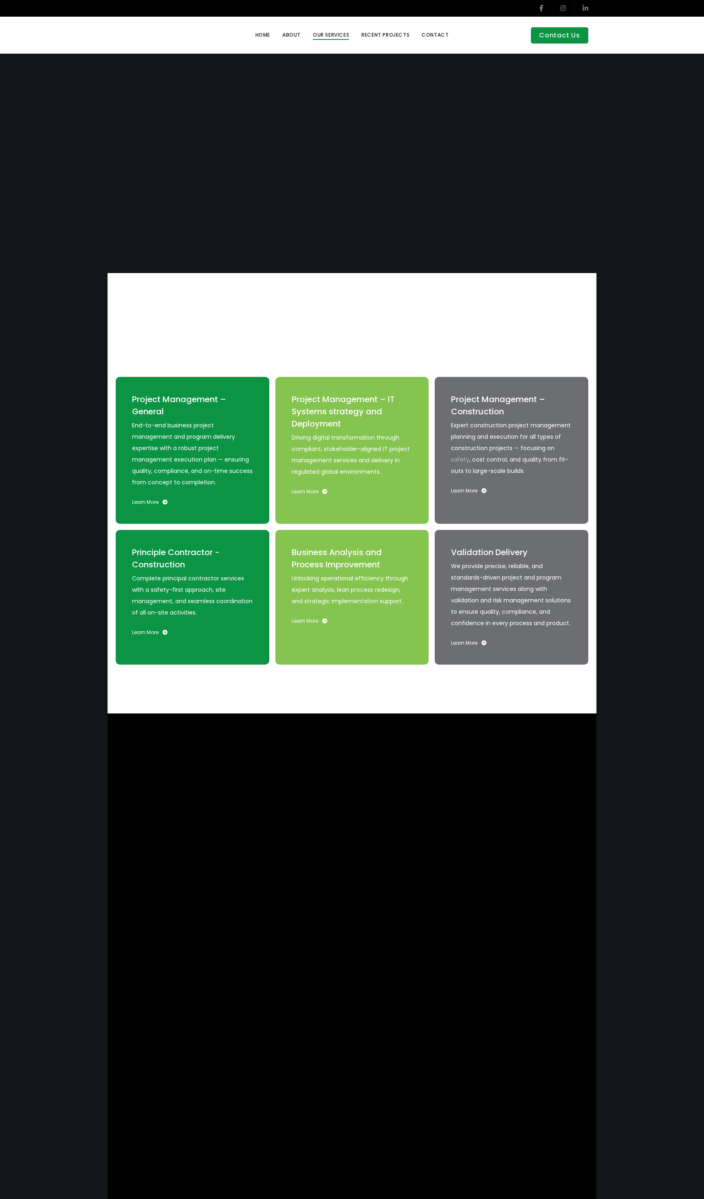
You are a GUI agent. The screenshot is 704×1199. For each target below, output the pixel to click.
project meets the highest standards (390, 327)
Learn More (145, 502)
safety (460, 459)
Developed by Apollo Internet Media (535, 1069)
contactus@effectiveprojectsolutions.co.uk (492, 992)
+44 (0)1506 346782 (538, 1002)
